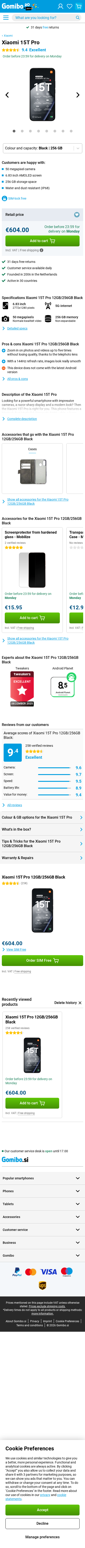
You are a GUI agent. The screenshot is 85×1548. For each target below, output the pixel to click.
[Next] (77, 94)
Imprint (47, 1321)
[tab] (14, 131)
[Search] (77, 17)
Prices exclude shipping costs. (47, 1306)
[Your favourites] (69, 6)
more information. (43, 1313)
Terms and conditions (29, 1325)
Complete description (22, 419)
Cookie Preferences (67, 1321)
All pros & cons (17, 379)
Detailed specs (17, 328)
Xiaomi (8, 35)
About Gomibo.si (16, 1321)
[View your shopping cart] (78, 6)
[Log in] (60, 6)
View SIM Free (16, 949)
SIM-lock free (17, 198)
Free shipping (25, 627)
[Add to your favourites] (77, 214)
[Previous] (7, 94)
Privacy (34, 1321)
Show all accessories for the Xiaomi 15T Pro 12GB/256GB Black (37, 501)
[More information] (41, 250)
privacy (45, 1495)
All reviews (14, 805)
